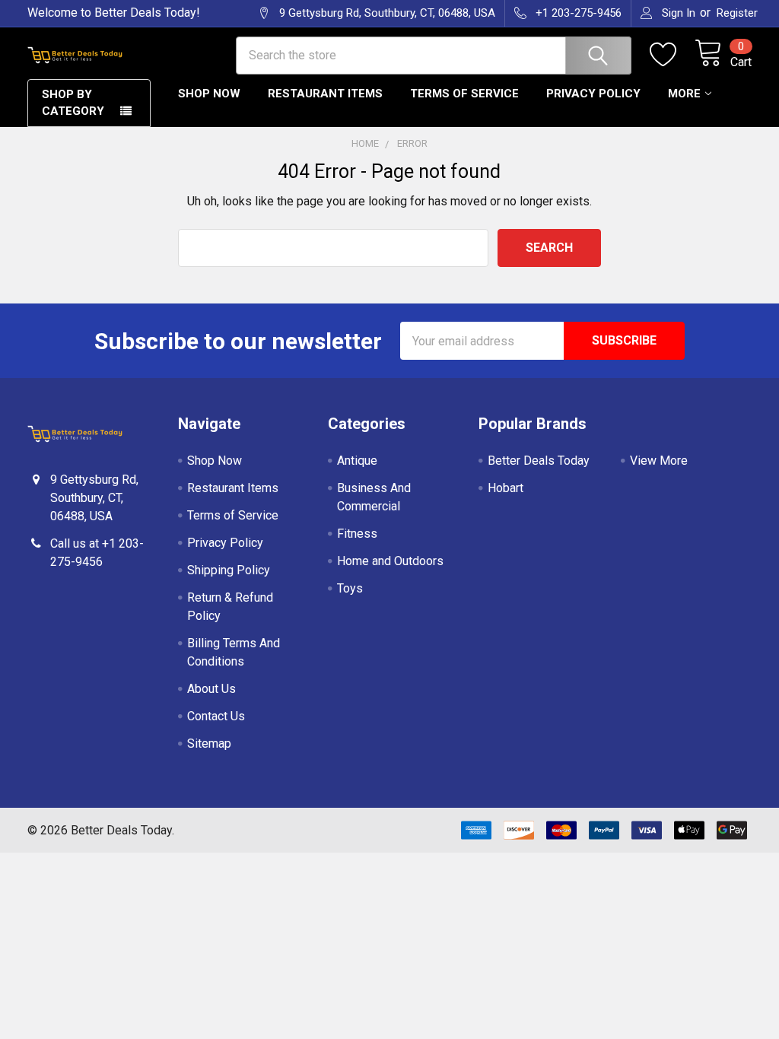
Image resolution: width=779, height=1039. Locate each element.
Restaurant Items (325, 93)
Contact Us (216, 716)
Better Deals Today (539, 460)
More (684, 93)
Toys (350, 588)
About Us (211, 689)
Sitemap (209, 743)
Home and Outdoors (390, 561)
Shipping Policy (228, 570)
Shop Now (209, 93)
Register (737, 13)
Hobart (505, 488)
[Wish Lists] (672, 55)
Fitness (357, 533)
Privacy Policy (593, 93)
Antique (357, 460)
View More (659, 460)
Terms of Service (464, 93)
